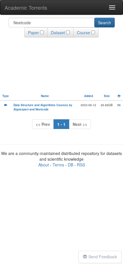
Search (104, 22)
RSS (81, 165)
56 (119, 105)
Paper (33, 32)
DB (70, 165)
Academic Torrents (26, 7)
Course (83, 32)
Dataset (58, 32)
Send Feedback (102, 256)
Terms (58, 165)
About (43, 165)
